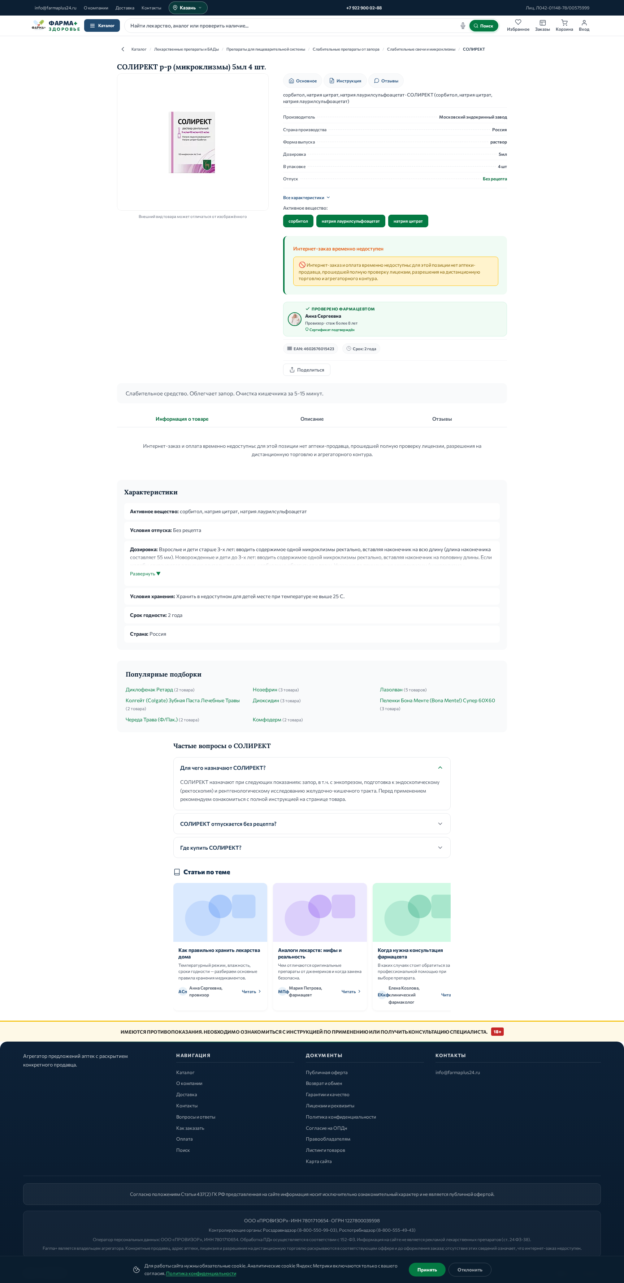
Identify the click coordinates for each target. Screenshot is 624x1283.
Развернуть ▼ (145, 573)
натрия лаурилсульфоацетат (351, 220)
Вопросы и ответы (195, 1117)
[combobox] (312, 25)
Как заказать (190, 1128)
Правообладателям (328, 1139)
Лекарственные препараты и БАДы (186, 49)
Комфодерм (267, 719)
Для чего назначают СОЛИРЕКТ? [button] (223, 767)
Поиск (183, 1150)
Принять (427, 1270)
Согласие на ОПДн (326, 1128)
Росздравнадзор (279, 1229)
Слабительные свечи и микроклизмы (421, 49)
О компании (96, 7)
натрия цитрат (408, 220)
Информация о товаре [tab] (182, 419)
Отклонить (470, 1270)
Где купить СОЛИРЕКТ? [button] (211, 847)
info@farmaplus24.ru (56, 7)
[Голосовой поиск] (463, 25)
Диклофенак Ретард (149, 689)
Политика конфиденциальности (201, 1273)
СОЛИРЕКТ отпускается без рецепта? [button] (228, 823)
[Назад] (123, 49)
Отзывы (389, 80)
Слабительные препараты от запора (346, 49)
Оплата (184, 1139)
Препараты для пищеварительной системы (265, 49)
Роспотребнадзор (357, 1229)
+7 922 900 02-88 (364, 7)
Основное (306, 80)
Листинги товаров (325, 1150)
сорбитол (298, 220)
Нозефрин (265, 689)
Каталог (106, 25)
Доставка (125, 7)
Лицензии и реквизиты (330, 1105)
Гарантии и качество (328, 1094)
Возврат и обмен (324, 1083)
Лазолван (391, 689)
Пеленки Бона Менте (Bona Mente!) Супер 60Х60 (437, 700)
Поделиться (310, 370)
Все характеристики (303, 197)
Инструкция (349, 80)
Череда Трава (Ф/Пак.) (152, 719)
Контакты (151, 7)
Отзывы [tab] (442, 419)
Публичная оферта (327, 1072)
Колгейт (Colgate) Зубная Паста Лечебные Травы (183, 700)
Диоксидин (266, 700)
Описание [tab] (312, 419)
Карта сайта (319, 1161)
